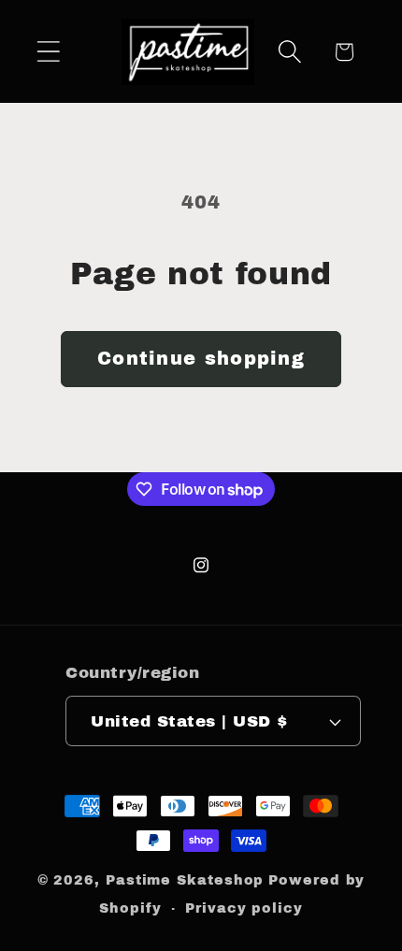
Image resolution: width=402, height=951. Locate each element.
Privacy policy (244, 908)
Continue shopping (201, 358)
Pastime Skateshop (185, 879)
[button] (48, 52)
